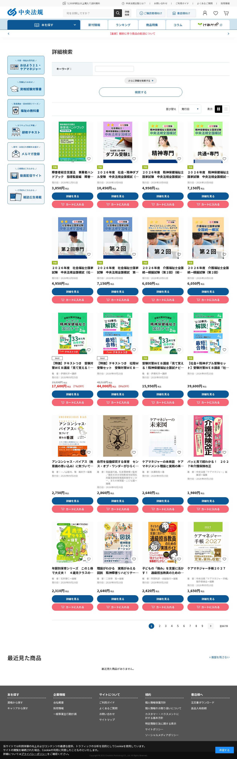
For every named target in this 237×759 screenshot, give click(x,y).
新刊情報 (94, 25)
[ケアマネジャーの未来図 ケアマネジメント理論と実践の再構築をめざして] (163, 436)
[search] (118, 13)
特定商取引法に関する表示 (160, 723)
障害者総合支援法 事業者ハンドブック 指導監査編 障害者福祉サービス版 (72, 176)
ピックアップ (226, 109)
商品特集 (152, 25)
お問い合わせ (160, 3)
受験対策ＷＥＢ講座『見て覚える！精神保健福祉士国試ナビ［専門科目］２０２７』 (163, 367)
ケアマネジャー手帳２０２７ (206, 568)
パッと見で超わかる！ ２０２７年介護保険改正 (208, 463)
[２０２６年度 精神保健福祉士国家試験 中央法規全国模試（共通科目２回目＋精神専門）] (208, 142)
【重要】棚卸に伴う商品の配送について (118, 33)
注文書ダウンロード (202, 702)
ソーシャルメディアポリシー (162, 735)
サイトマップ (107, 719)
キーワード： (64, 69)
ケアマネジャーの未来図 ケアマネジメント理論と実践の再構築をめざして (163, 466)
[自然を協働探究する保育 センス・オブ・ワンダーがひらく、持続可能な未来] (117, 436)
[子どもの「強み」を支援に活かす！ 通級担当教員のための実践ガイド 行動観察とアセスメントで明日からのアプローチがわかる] (163, 542)
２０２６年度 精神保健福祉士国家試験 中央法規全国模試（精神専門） (163, 176)
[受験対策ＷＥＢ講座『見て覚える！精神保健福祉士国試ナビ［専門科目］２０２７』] (163, 333)
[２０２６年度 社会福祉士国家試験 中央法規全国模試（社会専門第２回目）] (72, 238)
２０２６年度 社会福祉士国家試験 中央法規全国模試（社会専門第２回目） (72, 272)
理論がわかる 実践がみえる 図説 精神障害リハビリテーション (117, 572)
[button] (8, 33)
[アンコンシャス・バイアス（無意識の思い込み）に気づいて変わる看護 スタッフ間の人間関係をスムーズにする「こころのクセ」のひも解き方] (72, 436)
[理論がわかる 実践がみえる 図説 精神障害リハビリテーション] (117, 542)
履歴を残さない (220, 657)
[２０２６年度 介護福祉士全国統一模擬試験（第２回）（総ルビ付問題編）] (163, 238)
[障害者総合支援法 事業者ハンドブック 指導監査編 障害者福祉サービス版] (72, 142)
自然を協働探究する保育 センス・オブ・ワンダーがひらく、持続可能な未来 (117, 466)
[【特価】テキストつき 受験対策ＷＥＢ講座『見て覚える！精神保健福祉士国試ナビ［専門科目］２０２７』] (72, 333)
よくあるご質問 (205, 3)
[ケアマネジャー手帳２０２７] (208, 542)
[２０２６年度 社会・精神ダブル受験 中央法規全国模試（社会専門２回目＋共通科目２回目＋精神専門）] (117, 142)
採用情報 (225, 3)
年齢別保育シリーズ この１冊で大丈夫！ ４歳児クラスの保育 (72, 572)
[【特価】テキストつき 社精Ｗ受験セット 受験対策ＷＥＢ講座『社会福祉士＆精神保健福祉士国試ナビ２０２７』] (117, 333)
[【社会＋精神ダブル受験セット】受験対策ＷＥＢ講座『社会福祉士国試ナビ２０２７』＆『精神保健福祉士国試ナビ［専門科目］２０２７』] (208, 333)
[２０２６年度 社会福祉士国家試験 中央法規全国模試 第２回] (117, 238)
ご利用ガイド (182, 3)
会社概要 (58, 702)
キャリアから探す (17, 708)
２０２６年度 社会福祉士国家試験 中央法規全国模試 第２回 (117, 272)
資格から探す (15, 702)
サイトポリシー (154, 729)
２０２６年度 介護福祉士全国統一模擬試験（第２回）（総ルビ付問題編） (163, 272)
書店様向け (183, 13)
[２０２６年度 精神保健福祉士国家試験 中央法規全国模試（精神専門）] (163, 142)
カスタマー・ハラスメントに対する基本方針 (162, 716)
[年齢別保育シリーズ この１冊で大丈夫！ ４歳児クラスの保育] (72, 542)
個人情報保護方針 (155, 702)
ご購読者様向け (153, 13)
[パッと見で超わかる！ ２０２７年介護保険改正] (208, 436)
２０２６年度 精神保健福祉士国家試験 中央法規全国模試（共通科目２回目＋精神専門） (208, 176)
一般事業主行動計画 (65, 714)
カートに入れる (75, 204)
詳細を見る (72, 196)
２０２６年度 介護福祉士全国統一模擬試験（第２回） (208, 270)
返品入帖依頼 (199, 708)
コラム (177, 25)
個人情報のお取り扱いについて (163, 708)
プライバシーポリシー (34, 754)
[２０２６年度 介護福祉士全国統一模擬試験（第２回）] (208, 238)
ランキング (123, 25)
